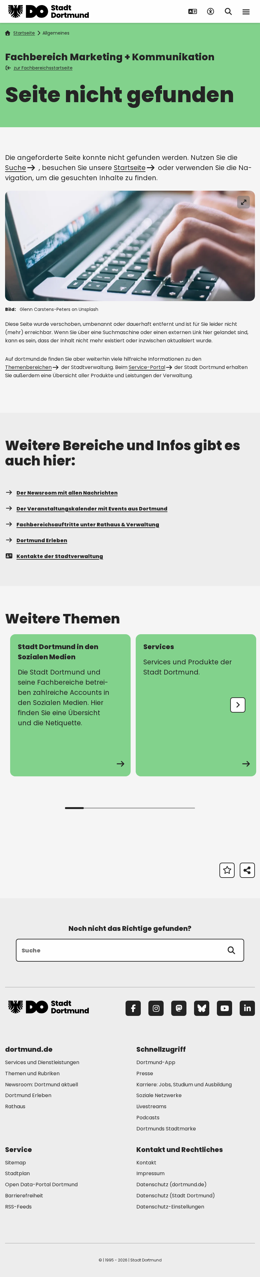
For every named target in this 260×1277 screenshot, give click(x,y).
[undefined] (237, 705)
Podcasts (147, 1117)
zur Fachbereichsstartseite (43, 68)
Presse (144, 1073)
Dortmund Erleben (41, 540)
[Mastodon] (178, 1008)
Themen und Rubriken (32, 1073)
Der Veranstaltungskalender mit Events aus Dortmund (91, 508)
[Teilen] (247, 870)
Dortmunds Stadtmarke (166, 1128)
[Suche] (231, 950)
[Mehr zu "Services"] (196, 705)
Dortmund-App (155, 1062)
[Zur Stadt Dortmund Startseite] (48, 11)
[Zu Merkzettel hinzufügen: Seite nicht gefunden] (227, 870)
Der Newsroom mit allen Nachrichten (67, 493)
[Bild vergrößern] (243, 202)
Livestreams (151, 1106)
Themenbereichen (28, 367)
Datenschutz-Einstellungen (170, 1207)
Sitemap (15, 1162)
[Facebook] (133, 1008)
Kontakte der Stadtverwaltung (59, 556)
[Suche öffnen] (228, 11)
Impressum (150, 1173)
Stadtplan (17, 1173)
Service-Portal (147, 367)
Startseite (24, 33)
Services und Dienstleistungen (42, 1062)
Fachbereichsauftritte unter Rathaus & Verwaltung (87, 524)
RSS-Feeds (18, 1206)
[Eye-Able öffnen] (210, 11)
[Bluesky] (201, 1008)
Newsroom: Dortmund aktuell (41, 1084)
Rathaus (15, 1106)
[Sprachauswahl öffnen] (192, 11)
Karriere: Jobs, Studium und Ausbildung (184, 1084)
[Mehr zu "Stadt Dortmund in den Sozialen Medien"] (70, 705)
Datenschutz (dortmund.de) (171, 1184)
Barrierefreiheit (24, 1195)
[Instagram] (156, 1008)
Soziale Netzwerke (159, 1095)
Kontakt (146, 1162)
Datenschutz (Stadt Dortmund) (175, 1195)
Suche (15, 167)
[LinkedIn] (247, 1008)
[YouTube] (224, 1008)
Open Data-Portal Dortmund (41, 1184)
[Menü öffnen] (246, 11)
